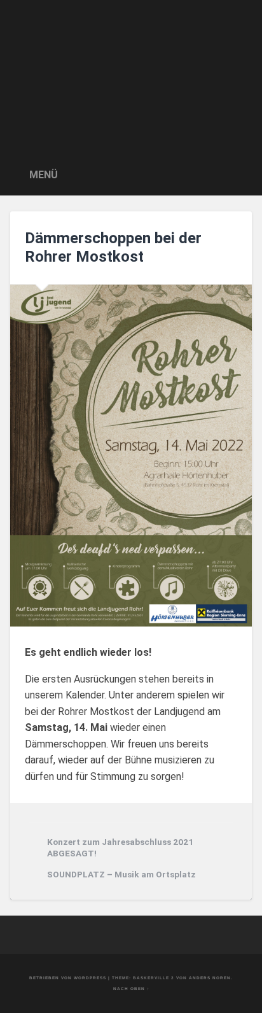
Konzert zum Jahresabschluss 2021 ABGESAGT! (120, 847)
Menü (43, 175)
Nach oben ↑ (131, 988)
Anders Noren (210, 977)
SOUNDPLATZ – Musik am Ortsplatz (121, 874)
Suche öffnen (238, 174)
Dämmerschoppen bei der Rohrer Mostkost (113, 247)
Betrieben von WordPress (67, 977)
